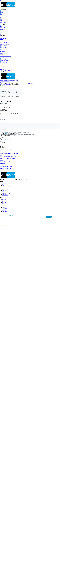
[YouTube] (30, 223)
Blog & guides (4, 202)
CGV (6, 225)
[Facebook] (35, 223)
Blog (7, 70)
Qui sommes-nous (4, 199)
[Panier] (3, 71)
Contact (12, 70)
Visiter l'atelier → (2, 69)
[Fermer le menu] (17, 79)
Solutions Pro (2, 70)
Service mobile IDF (5, 211)
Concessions (4, 210)
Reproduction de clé (5, 189)
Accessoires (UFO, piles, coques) (6, 186)
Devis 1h (8, 71)
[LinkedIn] (27, 223)
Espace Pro (3, 207)
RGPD (10, 225)
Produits (1, 8)
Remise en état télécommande (6, 192)
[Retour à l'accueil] (1, 72)
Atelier (5, 70)
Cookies (8, 225)
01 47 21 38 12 (3, 81)
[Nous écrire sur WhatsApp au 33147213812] (1, 227)
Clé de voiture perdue (5, 191)
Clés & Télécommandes (6, 84)
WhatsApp (7, 81)
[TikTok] (32, 223)
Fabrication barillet (4, 194)
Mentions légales (2, 225)
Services (1, 39)
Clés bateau (3, 184)
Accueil (1, 84)
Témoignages (4, 201)
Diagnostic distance (5, 209)
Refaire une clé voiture (5, 190)
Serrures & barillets (4, 185)
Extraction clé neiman (5, 195)
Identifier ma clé (2, 38)
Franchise (9, 70)
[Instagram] (25, 223)
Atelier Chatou (4, 200)
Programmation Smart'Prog (6, 193)
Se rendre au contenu (3, 0)
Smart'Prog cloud (4, 208)
